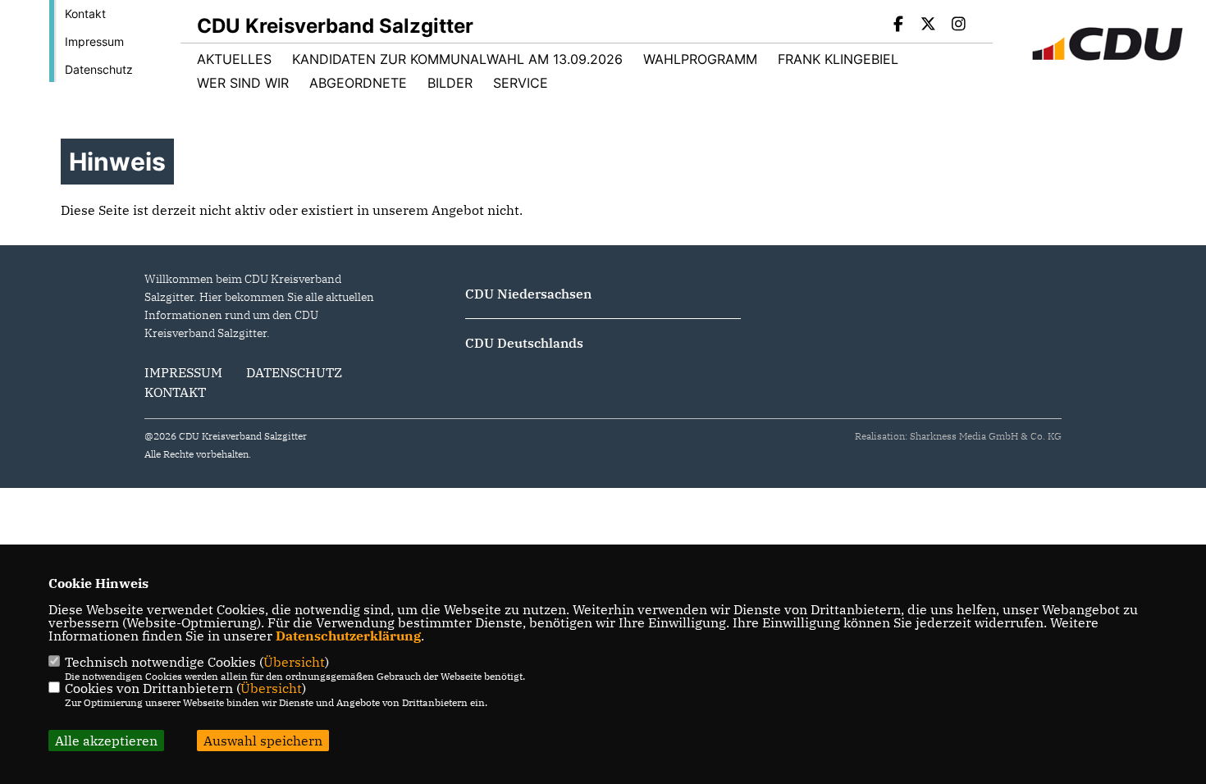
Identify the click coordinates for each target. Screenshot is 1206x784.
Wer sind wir (243, 82)
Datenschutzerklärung (348, 635)
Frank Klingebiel (838, 59)
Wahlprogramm (700, 59)
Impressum (94, 41)
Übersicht (294, 662)
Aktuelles (234, 59)
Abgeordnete (358, 82)
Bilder (450, 82)
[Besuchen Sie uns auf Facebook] (898, 25)
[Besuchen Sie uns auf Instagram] (958, 25)
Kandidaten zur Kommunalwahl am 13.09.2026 (457, 59)
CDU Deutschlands (524, 343)
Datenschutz (99, 69)
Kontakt (85, 14)
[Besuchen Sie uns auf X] (929, 25)
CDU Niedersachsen (528, 293)
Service (520, 82)
